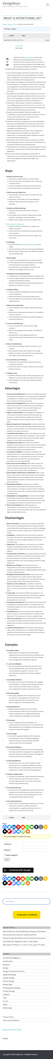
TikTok (19, 1029)
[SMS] (23, 831)
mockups (33, 244)
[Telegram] (18, 831)
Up (7, 59)
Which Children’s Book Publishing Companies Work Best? (24, 931)
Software (6, 994)
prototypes (25, 244)
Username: (7, 844)
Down (7, 65)
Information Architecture (15, 224)
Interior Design (8, 981)
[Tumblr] (36, 827)
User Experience (29, 57)
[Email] (32, 827)
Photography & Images (12, 988)
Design (5, 968)
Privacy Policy (8, 1017)
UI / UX (15, 24)
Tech (5, 998)
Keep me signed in (12, 855)
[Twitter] (9, 827)
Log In (7, 859)
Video (5, 1004)
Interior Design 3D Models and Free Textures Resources (24, 938)
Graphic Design (9, 978)
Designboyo (15, 4)
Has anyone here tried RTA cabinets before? (20, 935)
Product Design (9, 991)
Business (6, 964)
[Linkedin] (14, 827)
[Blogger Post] (41, 827)
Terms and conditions (11, 1020)
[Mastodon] (14, 831)
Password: (7, 850)
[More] (28, 831)
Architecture (8, 961)
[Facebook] (5, 827)
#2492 (47, 40)
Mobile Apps (7, 984)
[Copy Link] (45, 827)
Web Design (7, 1008)
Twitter (13, 1029)
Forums (9, 24)
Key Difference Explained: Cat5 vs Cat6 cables (20, 941)
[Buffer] (5, 831)
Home (5, 24)
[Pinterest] (18, 827)
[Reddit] (23, 827)
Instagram (6, 1029)
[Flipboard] (9, 831)
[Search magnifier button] (47, 901)
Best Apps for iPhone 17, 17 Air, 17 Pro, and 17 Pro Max (24, 945)
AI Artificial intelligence (11, 958)
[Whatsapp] (27, 827)
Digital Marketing (9, 974)
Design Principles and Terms (14, 971)
